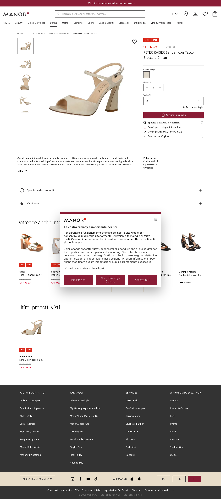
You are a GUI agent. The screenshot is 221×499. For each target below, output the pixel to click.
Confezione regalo (135, 408)
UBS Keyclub (76, 431)
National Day (76, 462)
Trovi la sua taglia (195, 107)
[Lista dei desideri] (134, 41)
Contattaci (52, 490)
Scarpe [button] (41, 34)
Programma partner (30, 439)
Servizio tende (133, 416)
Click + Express (27, 424)
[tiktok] (96, 479)
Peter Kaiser (149, 158)
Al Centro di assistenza (37, 479)
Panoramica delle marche (157, 490)
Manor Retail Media (30, 447)
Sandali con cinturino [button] (85, 34)
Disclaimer (137, 490)
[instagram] (72, 479)
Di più (20, 170)
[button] (7, 22)
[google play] (139, 479)
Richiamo (130, 439)
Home (20, 34)
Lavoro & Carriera (179, 408)
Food (173, 431)
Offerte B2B (132, 431)
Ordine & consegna (30, 400)
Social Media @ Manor (81, 439)
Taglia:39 (147, 95)
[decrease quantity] (147, 87)
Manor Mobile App (79, 424)
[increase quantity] (160, 87)
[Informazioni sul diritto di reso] (202, 136)
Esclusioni (131, 447)
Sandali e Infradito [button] (59, 34)
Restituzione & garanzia (32, 408)
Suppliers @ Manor (29, 431)
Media (173, 455)
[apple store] (132, 479)
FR (179, 479)
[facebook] (80, 479)
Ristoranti (175, 439)
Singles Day (76, 447)
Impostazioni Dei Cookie (116, 490)
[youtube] (88, 479)
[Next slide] (192, 261)
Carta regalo (132, 400)
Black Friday (76, 455)
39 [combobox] (147, 101)
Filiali (172, 416)
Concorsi (130, 455)
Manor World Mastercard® (84, 416)
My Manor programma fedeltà (85, 408)
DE (163, 479)
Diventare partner (135, 424)
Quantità (147, 82)
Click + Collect (27, 416)
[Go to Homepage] (16, 13)
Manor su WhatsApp (30, 455)
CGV (77, 490)
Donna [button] (30, 34)
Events (173, 424)
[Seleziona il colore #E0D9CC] (147, 75)
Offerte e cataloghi (79, 400)
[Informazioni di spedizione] (202, 122)
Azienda (174, 400)
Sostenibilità (176, 447)
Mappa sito (66, 490)
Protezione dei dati (91, 490)
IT (172, 14)
